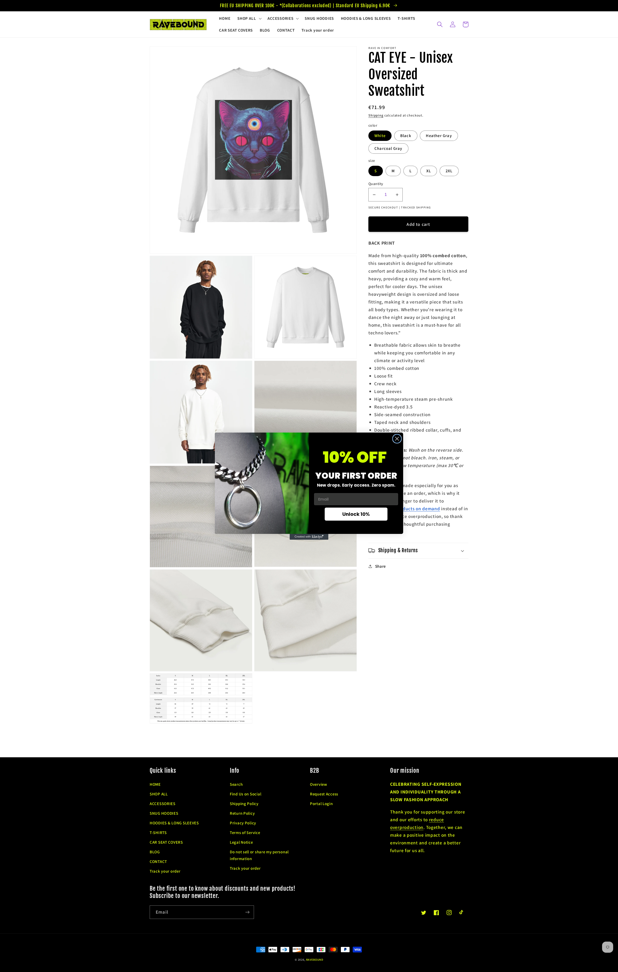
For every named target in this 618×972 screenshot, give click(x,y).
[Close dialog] (397, 438)
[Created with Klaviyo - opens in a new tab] (309, 537)
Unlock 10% (356, 514)
